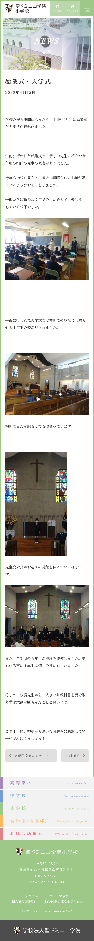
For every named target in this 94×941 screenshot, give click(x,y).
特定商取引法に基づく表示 (64, 901)
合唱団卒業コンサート (32, 755)
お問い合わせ (72, 8)
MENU (86, 8)
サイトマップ (59, 896)
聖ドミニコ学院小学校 (26, 8)
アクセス (31, 896)
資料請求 (57, 8)
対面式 (74, 755)
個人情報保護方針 (24, 901)
